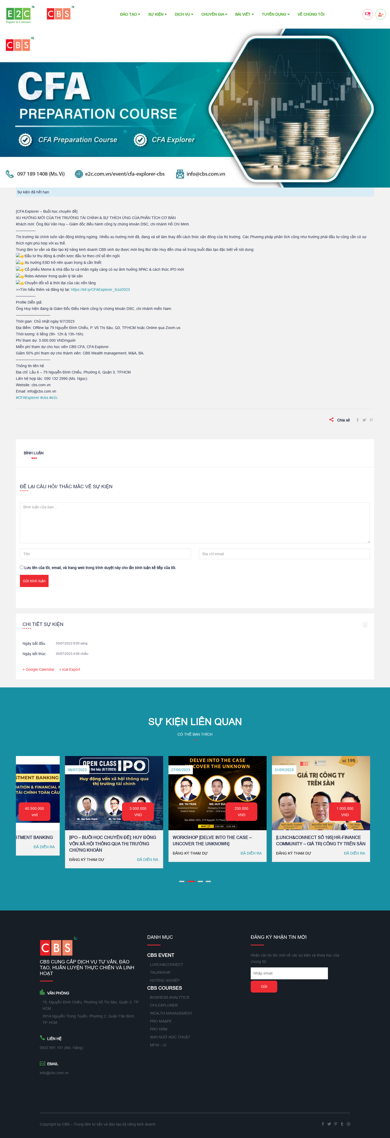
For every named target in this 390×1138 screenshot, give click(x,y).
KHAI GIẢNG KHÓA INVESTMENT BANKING (301, 837)
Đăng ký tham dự (68, 853)
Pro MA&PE (161, 1021)
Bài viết (243, 14)
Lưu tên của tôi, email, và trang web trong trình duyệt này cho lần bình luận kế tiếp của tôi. (100, 568)
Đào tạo (129, 14)
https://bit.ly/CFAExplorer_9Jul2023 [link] (100, 289)
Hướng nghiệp (165, 980)
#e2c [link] (53, 397)
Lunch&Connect (166, 964)
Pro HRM (158, 1029)
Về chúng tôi (311, 14)
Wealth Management (171, 1013)
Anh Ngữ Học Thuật (170, 1037)
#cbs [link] (44, 397)
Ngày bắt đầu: (34, 643)
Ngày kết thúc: (35, 654)
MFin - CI (158, 1045)
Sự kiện (156, 14)
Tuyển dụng (274, 14)
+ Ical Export (69, 669)
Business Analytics (169, 997)
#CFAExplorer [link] (27, 397)
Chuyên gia (213, 14)
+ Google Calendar (38, 669)
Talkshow (160, 972)
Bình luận (34, 453)
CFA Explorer (164, 1005)
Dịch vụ (183, 14)
